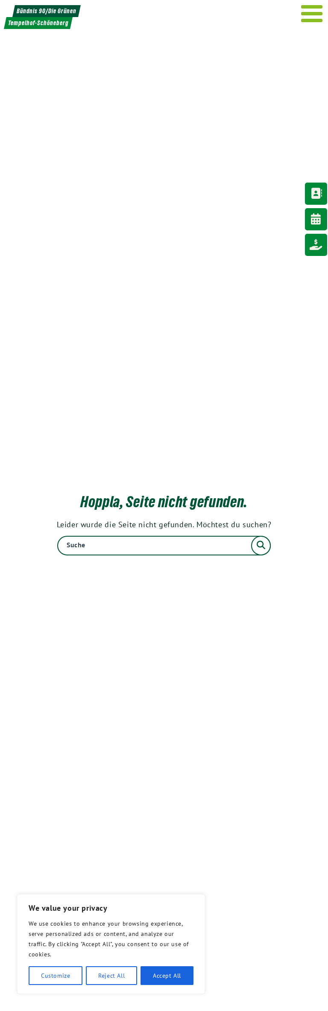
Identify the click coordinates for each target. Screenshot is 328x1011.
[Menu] (312, 13)
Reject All (111, 975)
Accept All (167, 975)
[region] (111, 944)
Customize (55, 975)
